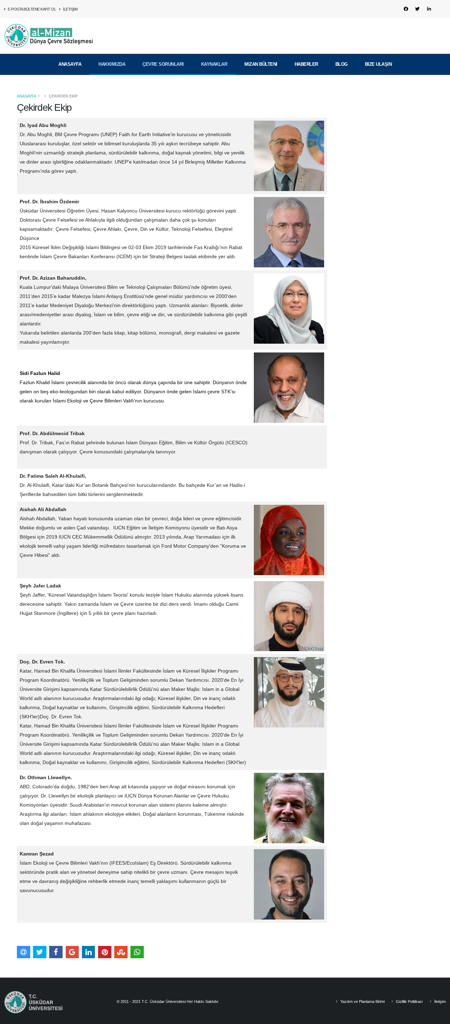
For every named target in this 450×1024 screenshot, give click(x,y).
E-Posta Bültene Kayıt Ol (31, 9)
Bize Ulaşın (378, 64)
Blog (341, 64)
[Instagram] (440, 9)
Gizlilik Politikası (409, 1001)
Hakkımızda (111, 64)
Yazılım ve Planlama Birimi (362, 1001)
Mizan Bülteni (260, 64)
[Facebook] (406, 9)
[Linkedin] (429, 9)
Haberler (306, 64)
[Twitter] (417, 9)
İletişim (70, 9)
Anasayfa (69, 64)
